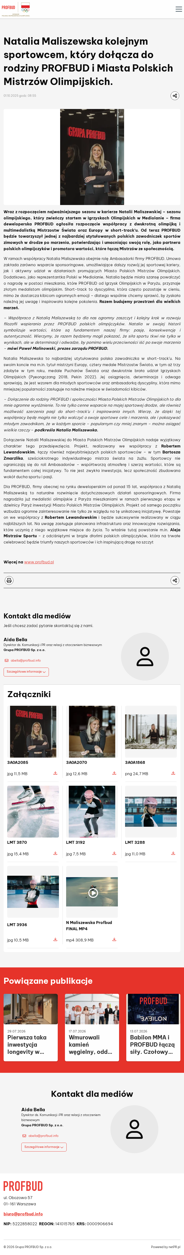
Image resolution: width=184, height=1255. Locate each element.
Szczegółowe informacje (24, 671)
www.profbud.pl (39, 562)
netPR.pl (174, 1247)
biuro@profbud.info (23, 1214)
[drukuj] (9, 580)
